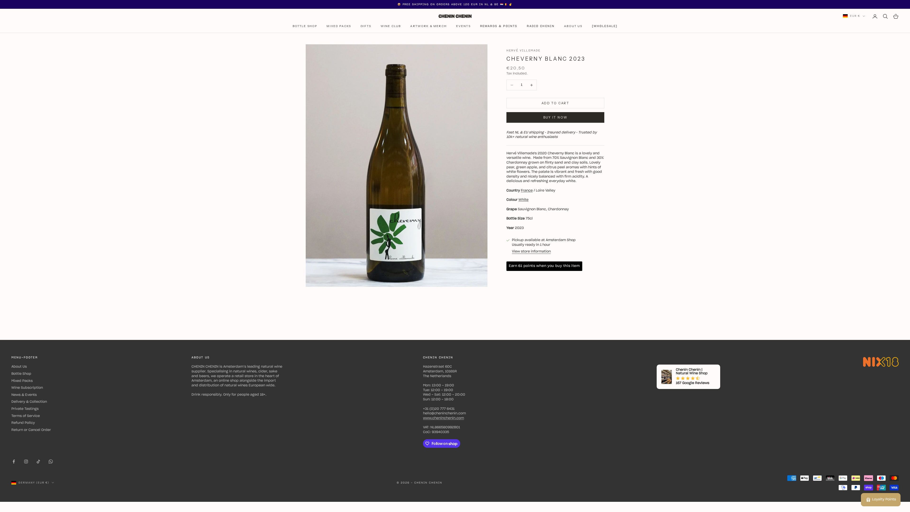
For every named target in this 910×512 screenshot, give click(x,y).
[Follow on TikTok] (38, 461)
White (523, 199)
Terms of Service (25, 416)
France (527, 190)
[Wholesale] (605, 26)
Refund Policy (23, 423)
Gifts (365, 26)
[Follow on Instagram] (26, 461)
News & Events (24, 395)
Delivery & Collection (29, 401)
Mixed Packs (339, 26)
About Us (573, 26)
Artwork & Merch (428, 26)
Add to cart (555, 103)
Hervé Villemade (523, 50)
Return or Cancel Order (31, 430)
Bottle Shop (305, 26)
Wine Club (391, 26)
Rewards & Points (499, 26)
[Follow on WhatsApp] (50, 461)
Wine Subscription (27, 387)
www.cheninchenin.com (443, 418)
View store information (531, 251)
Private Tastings (25, 409)
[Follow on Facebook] (13, 461)
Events (463, 26)
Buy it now (555, 117)
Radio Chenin (541, 26)
